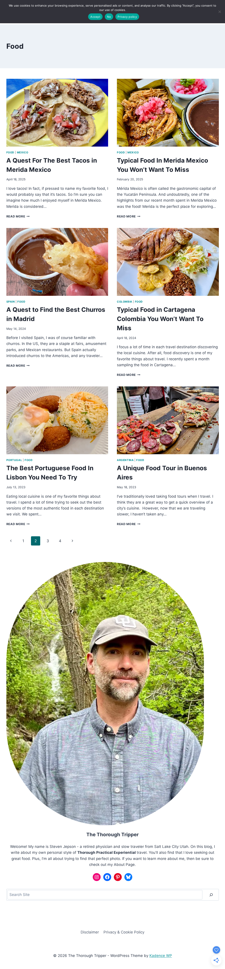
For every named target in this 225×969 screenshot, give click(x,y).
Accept (95, 16)
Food (10, 152)
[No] (219, 11)
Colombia (124, 301)
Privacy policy (127, 16)
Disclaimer (90, 932)
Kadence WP (160, 955)
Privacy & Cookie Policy (123, 932)
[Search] (211, 894)
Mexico (22, 152)
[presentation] (57, 113)
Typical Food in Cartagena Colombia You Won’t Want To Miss (160, 319)
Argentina (125, 460)
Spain (10, 301)
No (109, 16)
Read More (18, 216)
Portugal (14, 460)
